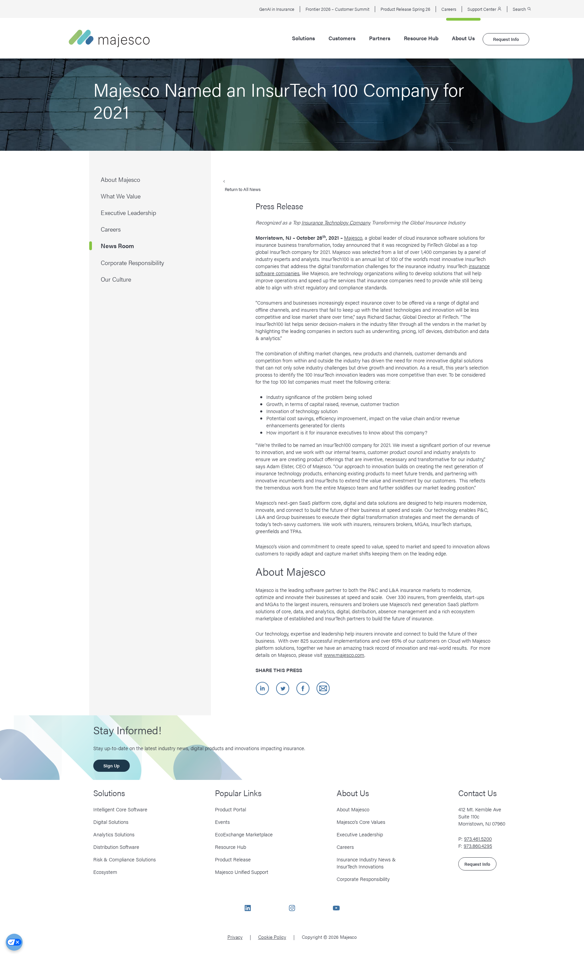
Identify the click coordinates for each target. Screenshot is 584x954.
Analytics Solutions (114, 834)
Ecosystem (105, 871)
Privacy (235, 936)
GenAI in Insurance (276, 9)
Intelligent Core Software (120, 809)
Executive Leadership (360, 834)
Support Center (482, 9)
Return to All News (243, 189)
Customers (342, 38)
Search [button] (520, 9)
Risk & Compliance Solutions (124, 859)
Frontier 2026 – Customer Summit (337, 9)
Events (222, 821)
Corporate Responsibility (363, 878)
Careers (448, 9)
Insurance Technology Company (335, 222)
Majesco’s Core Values (361, 821)
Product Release (233, 859)
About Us (463, 38)
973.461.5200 (478, 838)
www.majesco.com (344, 654)
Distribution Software (116, 846)
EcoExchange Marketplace (244, 834)
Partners (379, 38)
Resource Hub (421, 38)
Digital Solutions (110, 821)
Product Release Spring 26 (405, 9)
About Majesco (353, 809)
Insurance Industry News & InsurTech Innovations (366, 863)
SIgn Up (111, 765)
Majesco (353, 237)
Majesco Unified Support (241, 871)
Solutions (303, 38)
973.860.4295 (478, 845)
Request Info (506, 39)
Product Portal (230, 809)
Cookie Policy (272, 936)
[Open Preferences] (14, 942)
